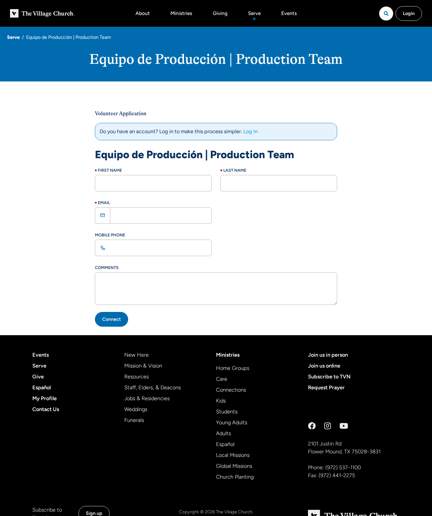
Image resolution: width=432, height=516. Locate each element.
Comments (107, 267)
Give (38, 376)
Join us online (324, 366)
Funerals (134, 420)
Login (409, 13)
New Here (136, 355)
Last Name (234, 170)
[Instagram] (327, 426)
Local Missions (233, 455)
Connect (111, 319)
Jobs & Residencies (147, 398)
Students (226, 411)
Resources (136, 376)
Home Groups (232, 368)
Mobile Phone (110, 235)
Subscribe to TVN (329, 376)
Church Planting (235, 477)
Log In (250, 131)
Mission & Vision (143, 366)
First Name (110, 170)
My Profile (44, 398)
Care (221, 379)
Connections (231, 390)
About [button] (142, 13)
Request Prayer (326, 387)
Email (104, 202)
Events (289, 13)
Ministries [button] (181, 13)
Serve (254, 13)
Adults (223, 433)
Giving (220, 13)
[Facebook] (311, 426)
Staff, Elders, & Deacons (152, 387)
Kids (221, 401)
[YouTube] (343, 426)
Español (41, 387)
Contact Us (45, 409)
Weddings (135, 409)
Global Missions (234, 466)
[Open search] (386, 13)
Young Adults (231, 422)
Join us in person (328, 355)
